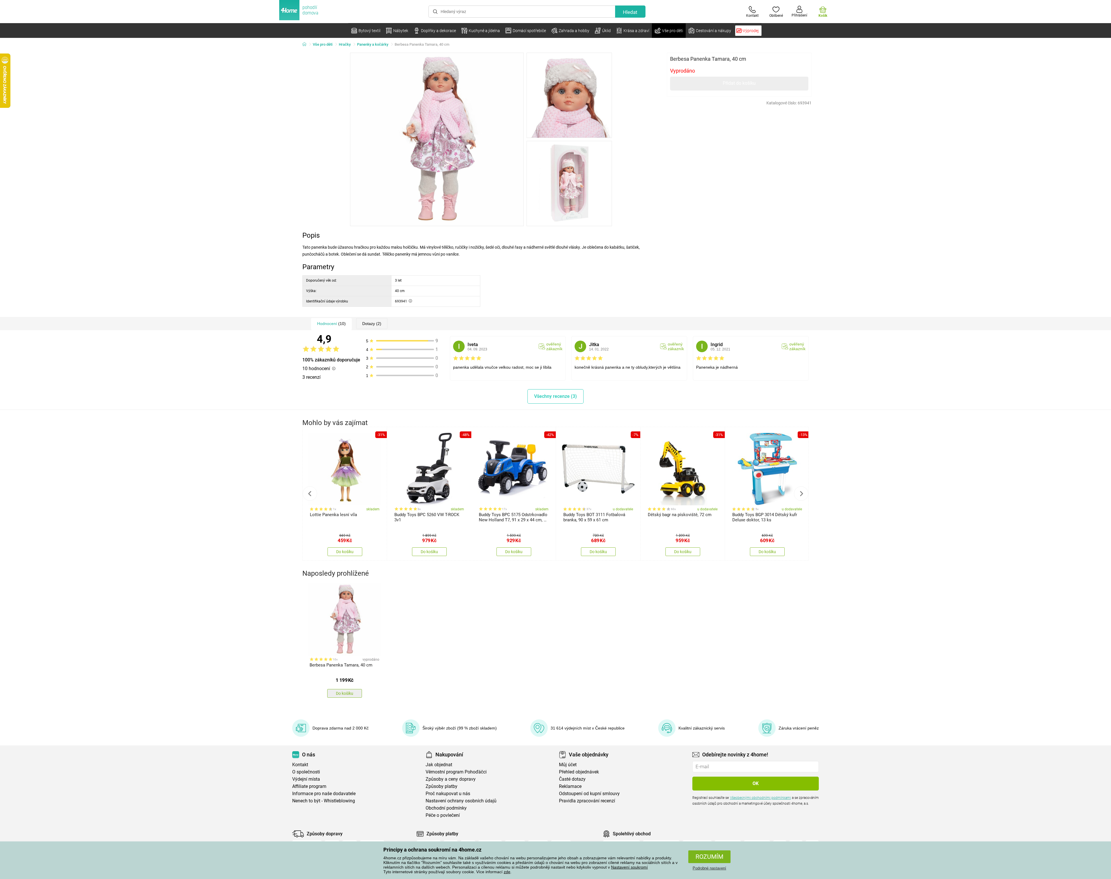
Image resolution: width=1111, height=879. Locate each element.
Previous (310, 493)
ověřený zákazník (554, 346)
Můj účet (568, 764)
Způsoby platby (441, 786)
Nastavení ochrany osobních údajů (461, 801)
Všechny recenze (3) (555, 396)
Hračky (345, 44)
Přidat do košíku (739, 83)
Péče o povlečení (443, 815)
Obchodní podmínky (446, 808)
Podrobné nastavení (709, 868)
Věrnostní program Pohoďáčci (456, 772)
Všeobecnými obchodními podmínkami (760, 798)
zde (507, 871)
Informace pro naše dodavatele (324, 793)
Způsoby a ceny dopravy (451, 779)
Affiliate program (309, 786)
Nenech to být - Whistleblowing (323, 801)
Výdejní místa (306, 779)
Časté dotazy (572, 779)
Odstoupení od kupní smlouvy (589, 793)
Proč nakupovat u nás (448, 793)
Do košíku (345, 551)
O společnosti (306, 772)
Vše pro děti (322, 44)
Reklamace (570, 786)
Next (801, 493)
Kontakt (300, 764)
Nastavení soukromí (629, 867)
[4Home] (306, 44)
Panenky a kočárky (372, 44)
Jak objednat (439, 764)
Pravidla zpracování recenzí (587, 801)
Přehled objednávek (579, 772)
